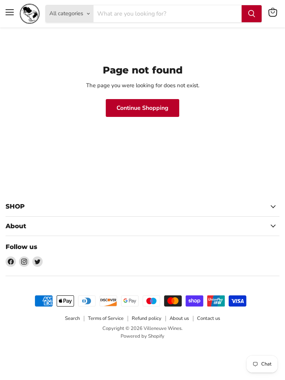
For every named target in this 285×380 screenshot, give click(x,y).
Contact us (208, 318)
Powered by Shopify (142, 336)
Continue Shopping (142, 108)
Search (72, 318)
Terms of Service (106, 318)
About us (179, 318)
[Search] (252, 13)
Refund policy (146, 318)
